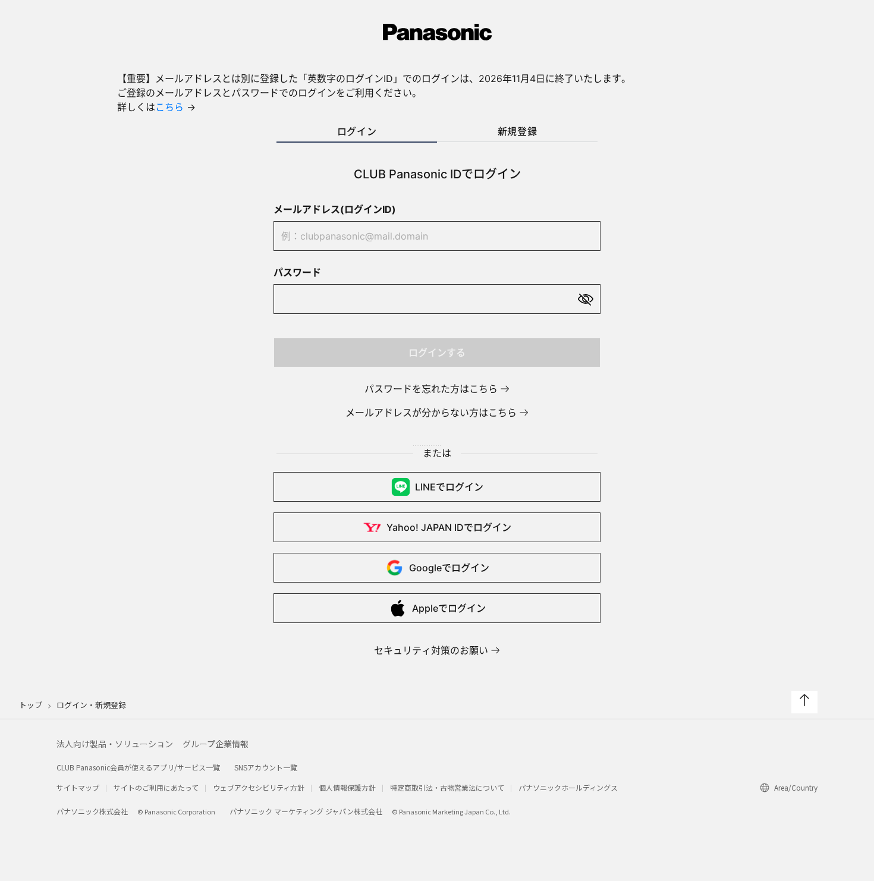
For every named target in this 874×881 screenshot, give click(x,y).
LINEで (449, 487)
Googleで (449, 568)
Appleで (449, 608)
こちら (169, 107)
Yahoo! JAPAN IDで (448, 527)
